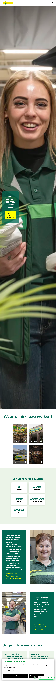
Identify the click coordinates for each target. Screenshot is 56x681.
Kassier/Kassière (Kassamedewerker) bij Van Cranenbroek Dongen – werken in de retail (14, 658)
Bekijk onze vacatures (10, 215)
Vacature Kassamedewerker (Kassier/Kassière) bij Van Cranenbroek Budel (39, 658)
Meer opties (7, 670)
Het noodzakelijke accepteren (15, 676)
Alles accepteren (36, 676)
